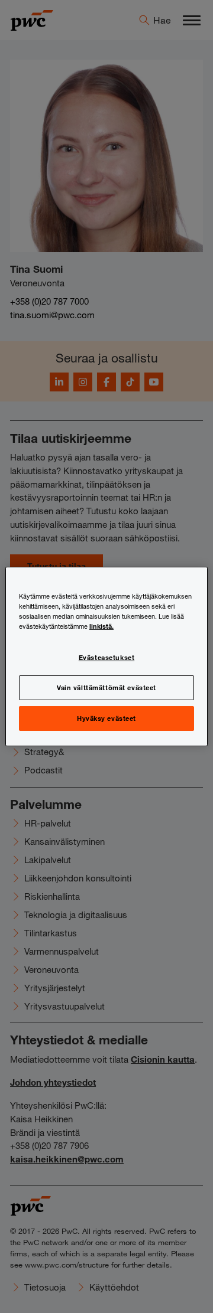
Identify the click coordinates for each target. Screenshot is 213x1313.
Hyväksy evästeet (106, 718)
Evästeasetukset (107, 657)
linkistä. (101, 626)
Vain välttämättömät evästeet (106, 687)
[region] (106, 656)
